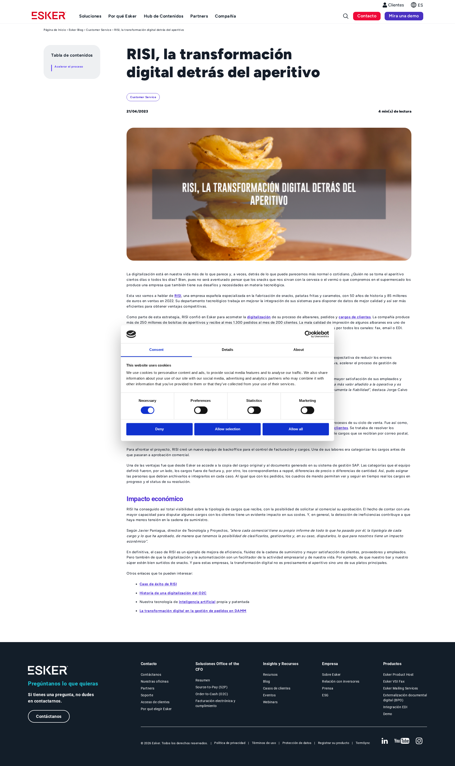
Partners (148, 688)
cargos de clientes (355, 317)
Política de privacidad (229, 743)
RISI (177, 296)
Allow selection (227, 429)
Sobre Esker (331, 674)
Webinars (270, 702)
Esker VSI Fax (394, 681)
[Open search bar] (345, 16)
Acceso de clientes (155, 702)
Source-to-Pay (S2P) (212, 687)
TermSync (363, 743)
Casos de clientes (277, 688)
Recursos (270, 674)
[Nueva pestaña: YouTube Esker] (401, 741)
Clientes (396, 5)
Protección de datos (297, 743)
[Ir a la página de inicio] (48, 670)
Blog (266, 681)
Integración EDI (395, 707)
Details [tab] (227, 350)
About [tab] (298, 350)
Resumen (203, 680)
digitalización (259, 317)
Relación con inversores (340, 681)
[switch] (201, 410)
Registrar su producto (333, 743)
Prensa (327, 688)
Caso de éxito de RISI (158, 584)
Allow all (296, 429)
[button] (417, 6)
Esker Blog (76, 30)
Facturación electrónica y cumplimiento (216, 703)
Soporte (147, 695)
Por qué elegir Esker (156, 709)
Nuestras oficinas (155, 681)
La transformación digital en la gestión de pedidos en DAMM (193, 611)
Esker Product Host (398, 674)
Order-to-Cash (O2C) (212, 694)
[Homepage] (49, 17)
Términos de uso (264, 743)
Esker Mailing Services (400, 688)
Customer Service (98, 30)
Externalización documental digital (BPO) (405, 697)
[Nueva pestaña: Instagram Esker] (419, 741)
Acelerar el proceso (69, 66)
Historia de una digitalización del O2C (173, 593)
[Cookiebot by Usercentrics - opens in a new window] (308, 334)
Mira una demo (404, 15)
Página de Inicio (55, 30)
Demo (387, 714)
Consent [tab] (156, 350)
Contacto (366, 15)
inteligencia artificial (197, 602)
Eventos (269, 695)
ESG (325, 695)
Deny (159, 429)
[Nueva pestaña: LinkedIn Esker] (385, 741)
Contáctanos (49, 716)
